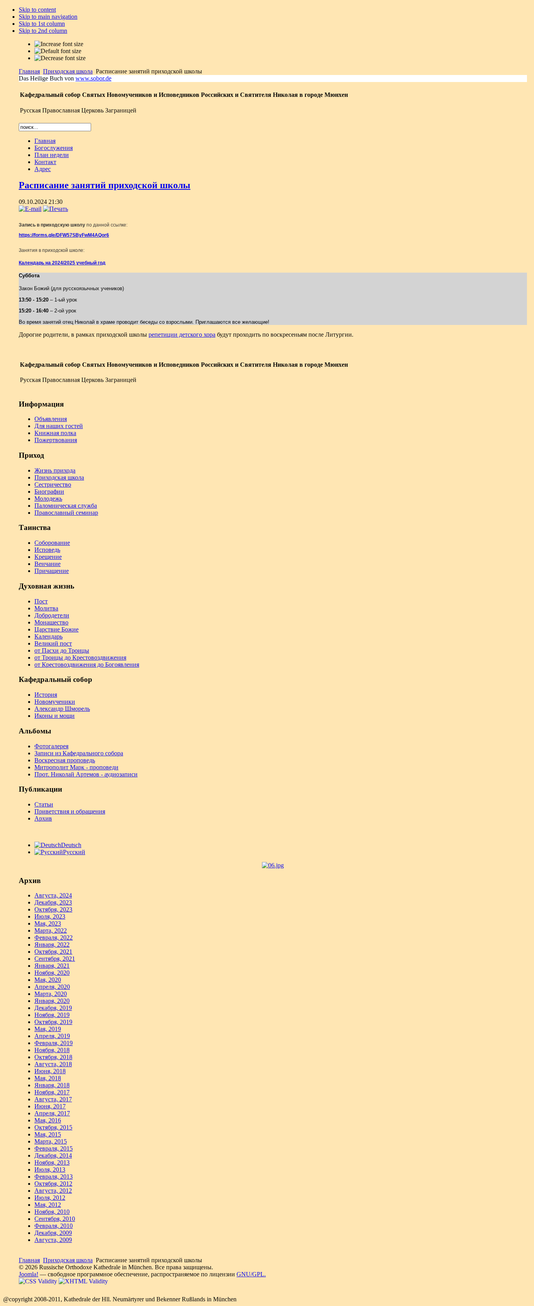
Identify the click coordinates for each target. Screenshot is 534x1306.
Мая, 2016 (47, 1120)
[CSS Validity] (39, 1281)
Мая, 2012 (47, 1204)
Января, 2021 (52, 965)
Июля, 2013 (49, 1169)
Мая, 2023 (47, 923)
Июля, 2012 (49, 1197)
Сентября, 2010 (54, 1218)
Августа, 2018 (53, 1064)
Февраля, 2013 (53, 1176)
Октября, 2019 (53, 1022)
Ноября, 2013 (52, 1162)
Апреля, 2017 (52, 1113)
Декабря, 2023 (53, 902)
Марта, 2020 (50, 993)
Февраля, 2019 (53, 1043)
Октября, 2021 (53, 951)
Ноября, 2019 (52, 1015)
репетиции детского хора (182, 334)
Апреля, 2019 (52, 1036)
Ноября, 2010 (52, 1211)
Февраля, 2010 (53, 1225)
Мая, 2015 (47, 1134)
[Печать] (55, 208)
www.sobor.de (93, 78)
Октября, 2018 (53, 1057)
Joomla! (28, 1274)
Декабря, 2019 (53, 1007)
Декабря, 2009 (53, 1232)
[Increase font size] (58, 44)
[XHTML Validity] (83, 1281)
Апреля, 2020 (52, 986)
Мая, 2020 (47, 979)
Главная (29, 71)
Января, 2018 (52, 1085)
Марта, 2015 (50, 1141)
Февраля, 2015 (53, 1148)
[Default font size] (57, 51)
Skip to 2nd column (43, 30)
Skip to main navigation (48, 16)
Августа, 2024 (53, 895)
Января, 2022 (52, 944)
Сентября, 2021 (54, 958)
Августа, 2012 (53, 1190)
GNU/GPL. (251, 1274)
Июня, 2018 (50, 1071)
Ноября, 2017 (52, 1092)
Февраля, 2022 (53, 937)
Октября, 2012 (53, 1183)
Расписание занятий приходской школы (104, 185)
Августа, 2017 (53, 1099)
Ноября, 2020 (52, 972)
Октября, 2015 (53, 1127)
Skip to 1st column (42, 23)
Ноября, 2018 (52, 1050)
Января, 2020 (52, 1000)
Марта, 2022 (50, 930)
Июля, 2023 (49, 916)
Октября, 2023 (53, 909)
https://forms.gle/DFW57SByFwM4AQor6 (64, 235)
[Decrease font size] (60, 58)
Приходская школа (68, 71)
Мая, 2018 (47, 1078)
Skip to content (37, 9)
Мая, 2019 (47, 1029)
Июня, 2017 (50, 1106)
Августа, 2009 (53, 1239)
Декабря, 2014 (53, 1155)
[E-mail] (30, 208)
